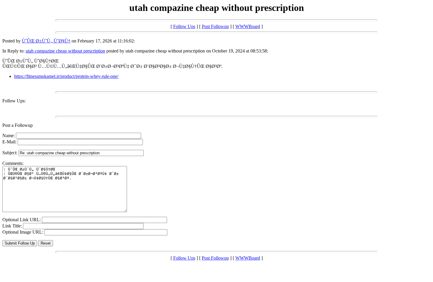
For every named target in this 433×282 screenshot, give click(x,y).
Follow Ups (184, 26)
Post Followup (215, 26)
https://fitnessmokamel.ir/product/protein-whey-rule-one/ (66, 76)
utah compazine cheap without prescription (65, 50)
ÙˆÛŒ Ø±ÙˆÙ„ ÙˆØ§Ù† (46, 40)
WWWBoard (247, 26)
